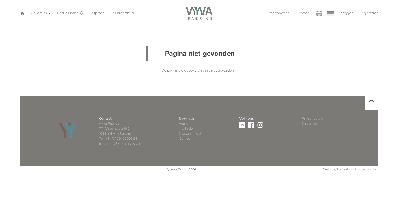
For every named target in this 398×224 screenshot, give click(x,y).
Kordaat (342, 169)
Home (183, 123)
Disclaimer (310, 123)
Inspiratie (98, 13)
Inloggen (346, 13)
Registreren (369, 13)
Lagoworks (368, 169)
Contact (302, 13)
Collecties (39, 13)
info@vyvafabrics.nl (125, 143)
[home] (22, 13)
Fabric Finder (67, 13)
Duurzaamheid (123, 13)
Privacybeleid (312, 118)
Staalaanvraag (278, 13)
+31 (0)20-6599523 (121, 138)
